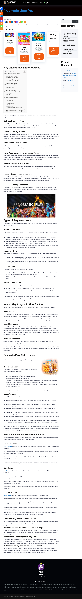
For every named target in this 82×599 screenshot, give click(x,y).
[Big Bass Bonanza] (38, 40)
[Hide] (0, 31)
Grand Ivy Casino (10, 103)
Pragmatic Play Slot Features (11, 97)
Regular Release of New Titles (13, 80)
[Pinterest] (15, 22)
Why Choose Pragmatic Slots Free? (12, 73)
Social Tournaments (11, 94)
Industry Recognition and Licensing (13, 81)
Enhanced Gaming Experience (12, 83)
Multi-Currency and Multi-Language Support (15, 79)
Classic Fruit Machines (11, 90)
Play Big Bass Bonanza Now (39, 56)
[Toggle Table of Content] (23, 71)
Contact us (70, 83)
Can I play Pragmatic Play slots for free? (14, 107)
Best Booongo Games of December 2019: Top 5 (69, 48)
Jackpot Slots (10, 88)
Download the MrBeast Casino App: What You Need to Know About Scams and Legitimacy (69, 34)
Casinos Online (26, 2)
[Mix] (20, 22)
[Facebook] (5, 22)
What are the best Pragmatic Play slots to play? (16, 108)
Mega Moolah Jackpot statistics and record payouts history (68, 53)
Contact (33, 596)
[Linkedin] (12, 22)
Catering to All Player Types (12, 77)
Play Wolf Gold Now (10, 50)
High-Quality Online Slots (12, 74)
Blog (41, 2)
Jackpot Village (10, 106)
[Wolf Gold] (10, 37)
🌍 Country (46, 2)
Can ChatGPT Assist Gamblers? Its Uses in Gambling (68, 40)
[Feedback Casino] (10, 2)
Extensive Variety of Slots (12, 76)
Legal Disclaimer (28, 596)
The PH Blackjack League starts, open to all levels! (69, 44)
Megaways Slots (10, 87)
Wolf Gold (10, 40)
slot (36, 123)
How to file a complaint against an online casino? (69, 75)
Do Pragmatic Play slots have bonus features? (16, 111)
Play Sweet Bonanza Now (24, 58)
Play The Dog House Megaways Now (53, 50)
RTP (29, 369)
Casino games (35, 2)
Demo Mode (9, 93)
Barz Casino (9, 104)
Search (62, 19)
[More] (25, 22)
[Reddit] (10, 22)
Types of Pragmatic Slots (10, 84)
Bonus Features (10, 100)
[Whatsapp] (22, 22)
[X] (7, 22)
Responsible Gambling (21, 596)
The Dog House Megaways (53, 36)
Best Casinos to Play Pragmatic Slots (13, 102)
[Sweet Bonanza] (24, 44)
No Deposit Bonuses (11, 96)
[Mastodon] (17, 22)
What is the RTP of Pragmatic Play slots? (15, 110)
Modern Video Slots (11, 86)
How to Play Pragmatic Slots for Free (13, 91)
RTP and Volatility (10, 99)
